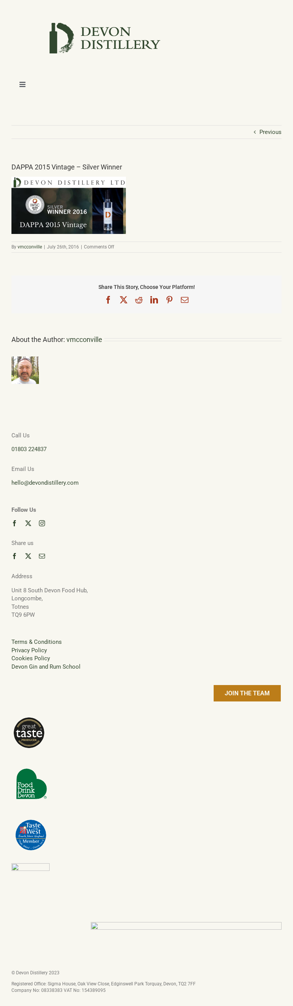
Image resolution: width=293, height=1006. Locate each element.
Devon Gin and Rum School (45, 666)
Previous (270, 132)
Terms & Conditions (36, 641)
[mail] (42, 556)
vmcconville (30, 247)
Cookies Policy (30, 658)
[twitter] (28, 523)
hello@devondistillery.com (45, 482)
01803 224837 (29, 449)
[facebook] (14, 523)
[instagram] (42, 523)
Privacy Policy (29, 650)
